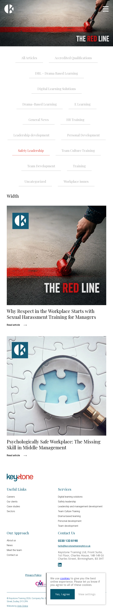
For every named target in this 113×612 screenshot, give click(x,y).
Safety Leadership (31, 150)
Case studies (13, 506)
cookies (65, 578)
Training (79, 166)
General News (39, 119)
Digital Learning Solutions (56, 89)
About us (11, 540)
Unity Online (22, 606)
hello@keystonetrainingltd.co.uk (74, 546)
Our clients (12, 501)
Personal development (69, 521)
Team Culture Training (78, 150)
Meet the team (14, 550)
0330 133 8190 (68, 541)
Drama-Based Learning (39, 104)
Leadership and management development (80, 506)
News (10, 545)
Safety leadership (67, 501)
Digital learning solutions (70, 496)
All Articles (29, 58)
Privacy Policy (33, 575)
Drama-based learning (69, 516)
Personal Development (83, 135)
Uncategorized (35, 181)
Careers (11, 496)
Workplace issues (76, 181)
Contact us (12, 555)
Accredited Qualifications (73, 58)
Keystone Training (9, 8)
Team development (68, 525)
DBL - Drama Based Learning (56, 73)
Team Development (41, 166)
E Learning (82, 104)
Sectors (11, 511)
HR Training (75, 119)
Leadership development (31, 135)
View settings (86, 594)
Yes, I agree (62, 594)
